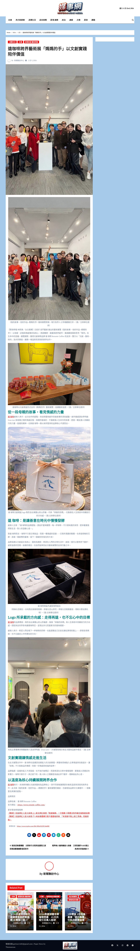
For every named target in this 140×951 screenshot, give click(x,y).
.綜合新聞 (43, 20)
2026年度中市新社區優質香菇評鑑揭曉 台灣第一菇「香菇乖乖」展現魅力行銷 (20, 919)
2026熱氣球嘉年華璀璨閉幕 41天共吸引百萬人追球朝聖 (49, 918)
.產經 (71, 20)
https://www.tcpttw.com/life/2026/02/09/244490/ (33, 826)
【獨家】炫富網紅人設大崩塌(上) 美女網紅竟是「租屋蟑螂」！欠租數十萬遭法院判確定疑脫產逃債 (49, 813)
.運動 (93, 20)
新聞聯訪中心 (19, 60)
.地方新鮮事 (20, 20)
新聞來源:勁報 (73, 900)
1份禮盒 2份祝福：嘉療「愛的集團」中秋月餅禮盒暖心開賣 (78, 918)
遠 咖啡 (11, 416)
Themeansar (10, 947)
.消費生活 (32, 20)
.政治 (64, 20)
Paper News (38, 944)
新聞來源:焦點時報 (24, 896)
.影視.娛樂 (54, 20)
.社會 (10, 20)
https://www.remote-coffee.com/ (31, 805)
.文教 (78, 20)
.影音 (86, 20)
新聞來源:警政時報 (31, 42)
